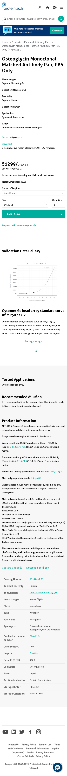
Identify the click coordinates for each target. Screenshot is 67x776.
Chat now (57, 30)
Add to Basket (13, 214)
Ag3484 (37, 478)
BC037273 (35, 636)
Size (4, 200)
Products (16, 42)
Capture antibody (12, 567)
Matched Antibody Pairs (37, 42)
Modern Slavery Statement (40, 752)
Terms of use (45, 744)
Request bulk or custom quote (17, 225)
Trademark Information (37, 748)
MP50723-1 (56, 471)
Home (5, 42)
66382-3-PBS (19, 447)
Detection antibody (37, 567)
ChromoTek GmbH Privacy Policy (33, 756)
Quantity (57, 200)
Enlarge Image (33, 341)
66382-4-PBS (20, 461)
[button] (57, 767)
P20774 (34, 653)
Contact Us (13, 744)
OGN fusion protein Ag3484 (43, 592)
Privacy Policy (29, 744)
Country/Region (11, 188)
